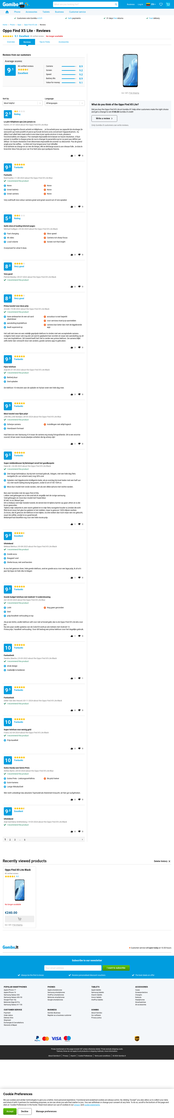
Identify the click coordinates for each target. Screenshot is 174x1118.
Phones (51, 987)
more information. (111, 1051)
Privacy (65, 1056)
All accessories (140, 1005)
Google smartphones (55, 1000)
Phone (17, 12)
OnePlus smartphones (56, 995)
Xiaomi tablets (96, 995)
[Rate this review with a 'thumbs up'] (72, 155)
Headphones (140, 1000)
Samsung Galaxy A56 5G (13, 997)
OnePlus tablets (97, 1000)
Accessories (31, 12)
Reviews (43, 25)
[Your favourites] (161, 4)
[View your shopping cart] (168, 4)
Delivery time (8, 1018)
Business (59, 12)
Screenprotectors (141, 992)
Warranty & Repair (10, 1025)
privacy (77, 1105)
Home (5, 25)
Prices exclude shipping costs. (112, 1049)
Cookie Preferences (85, 1056)
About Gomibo (96, 1013)
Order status (8, 1015)
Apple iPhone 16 (10, 992)
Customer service (77, 12)
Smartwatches (140, 1002)
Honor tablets (96, 997)
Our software (96, 1015)
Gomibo (95, 1010)
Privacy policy (96, 1018)
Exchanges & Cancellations (14, 1023)
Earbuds (138, 997)
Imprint (73, 1056)
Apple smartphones (55, 990)
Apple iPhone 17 (10, 990)
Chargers (138, 995)
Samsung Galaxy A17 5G (13, 1005)
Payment (7, 1013)
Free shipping (134, 93)
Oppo (19, 25)
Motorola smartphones (56, 997)
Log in (140, 4)
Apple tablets (96, 990)
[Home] (7, 12)
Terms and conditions (102, 1056)
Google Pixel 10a (10, 1000)
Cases (137, 990)
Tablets (46, 12)
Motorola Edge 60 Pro (12, 1002)
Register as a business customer (59, 1015)
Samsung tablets (97, 992)
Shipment (7, 1020)
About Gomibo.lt (54, 1056)
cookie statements (92, 1105)
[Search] (116, 4)
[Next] (82, 839)
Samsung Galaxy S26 (12, 995)
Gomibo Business (54, 1013)
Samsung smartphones (56, 992)
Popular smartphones (15, 987)
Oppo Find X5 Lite (30, 25)
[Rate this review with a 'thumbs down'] (79, 155)
